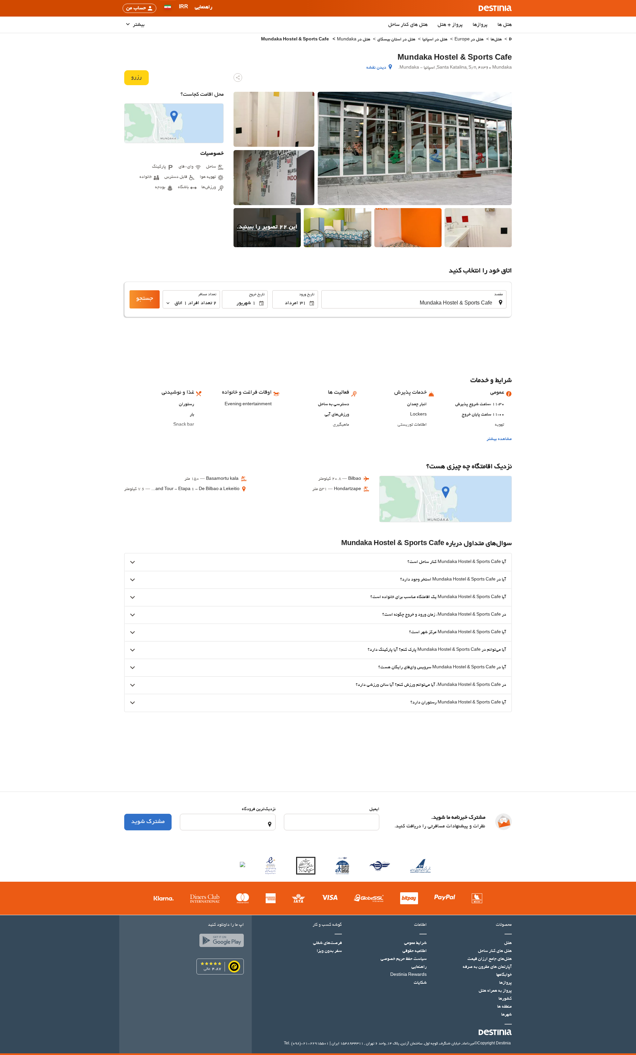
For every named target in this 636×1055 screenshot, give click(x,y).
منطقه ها (504, 1007)
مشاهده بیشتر (499, 439)
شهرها (506, 1015)
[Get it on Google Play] (220, 942)
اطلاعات (420, 925)
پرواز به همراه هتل (495, 991)
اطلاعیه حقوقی (414, 951)
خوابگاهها (504, 975)
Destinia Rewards (408, 975)
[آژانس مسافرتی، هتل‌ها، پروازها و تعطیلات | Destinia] (495, 8)
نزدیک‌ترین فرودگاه (259, 809)
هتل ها (505, 25)
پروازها (480, 25)
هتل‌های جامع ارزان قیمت (489, 959)
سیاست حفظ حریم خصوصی (404, 959)
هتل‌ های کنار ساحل (408, 25)
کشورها (505, 999)
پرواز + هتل (450, 25)
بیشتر (138, 25)
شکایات (420, 983)
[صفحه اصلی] (510, 39)
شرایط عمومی (415, 943)
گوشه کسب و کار (327, 925)
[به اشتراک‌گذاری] (238, 77)
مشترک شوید (148, 822)
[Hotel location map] (174, 123)
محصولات (504, 925)
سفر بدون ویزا (329, 951)
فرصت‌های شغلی (327, 943)
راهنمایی (419, 967)
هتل (508, 943)
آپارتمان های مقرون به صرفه (487, 967)
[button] (183, 8)
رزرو (136, 78)
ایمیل (374, 809)
